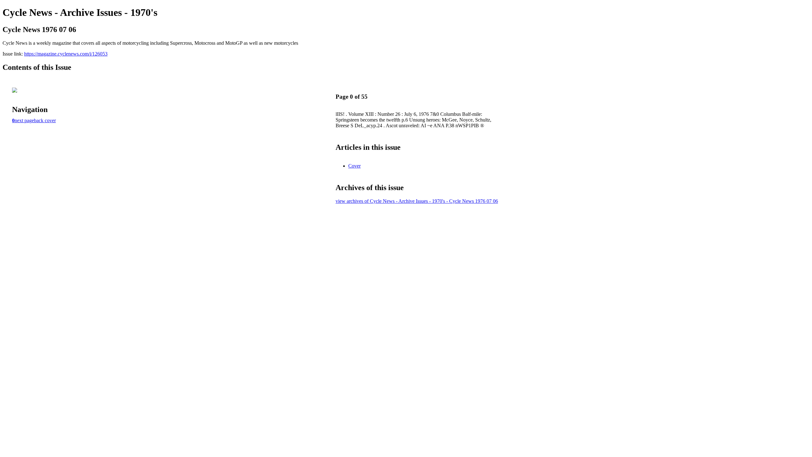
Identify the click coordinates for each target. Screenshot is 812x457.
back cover (45, 120)
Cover (354, 166)
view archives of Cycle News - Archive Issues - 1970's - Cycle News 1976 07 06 (417, 201)
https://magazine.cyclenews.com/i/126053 (66, 53)
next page (24, 120)
